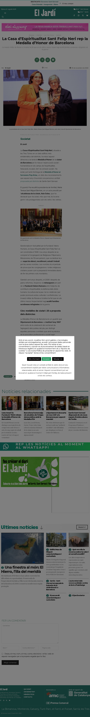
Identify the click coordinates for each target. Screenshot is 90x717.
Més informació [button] (34, 359)
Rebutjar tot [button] (58, 359)
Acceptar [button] (46, 359)
